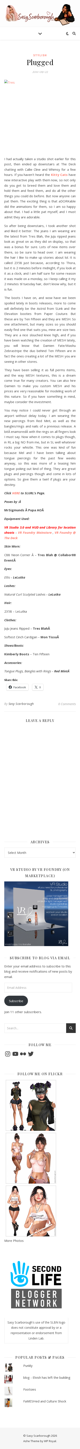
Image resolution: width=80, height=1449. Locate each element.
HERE (16, 493)
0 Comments (67, 704)
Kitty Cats (59, 174)
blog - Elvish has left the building (46, 1377)
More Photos (14, 1240)
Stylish (40, 55)
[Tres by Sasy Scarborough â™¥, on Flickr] (40, 116)
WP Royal (50, 1441)
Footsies (29, 1389)
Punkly (28, 1365)
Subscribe (16, 1001)
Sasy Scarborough (21, 704)
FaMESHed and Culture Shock (44, 1401)
